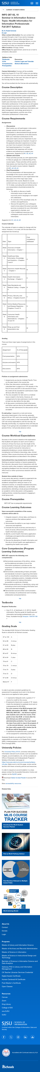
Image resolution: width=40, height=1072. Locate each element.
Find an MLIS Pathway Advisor (14, 854)
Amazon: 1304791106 (30, 616)
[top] (3, 922)
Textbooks (6, 59)
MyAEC (14, 774)
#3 (30, 153)
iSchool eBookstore (22, 63)
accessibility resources (13, 783)
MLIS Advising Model (10, 911)
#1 (25, 153)
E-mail (4, 33)
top (20, 431)
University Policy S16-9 (12, 751)
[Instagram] (18, 1037)
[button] (36, 3)
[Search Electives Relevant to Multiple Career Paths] (16, 869)
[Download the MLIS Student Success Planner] (16, 808)
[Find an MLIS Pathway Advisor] (16, 842)
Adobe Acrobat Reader (18, 778)
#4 (32, 153)
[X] (11, 1037)
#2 (27, 153)
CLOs (4, 61)
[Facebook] (4, 1037)
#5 (20, 220)
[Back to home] (20, 1023)
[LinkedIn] (25, 1037)
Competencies (7, 63)
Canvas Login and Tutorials (24, 61)
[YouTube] (32, 1037)
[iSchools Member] (8, 1066)
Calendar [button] (32, 3)
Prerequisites (7, 65)
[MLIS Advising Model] (16, 899)
